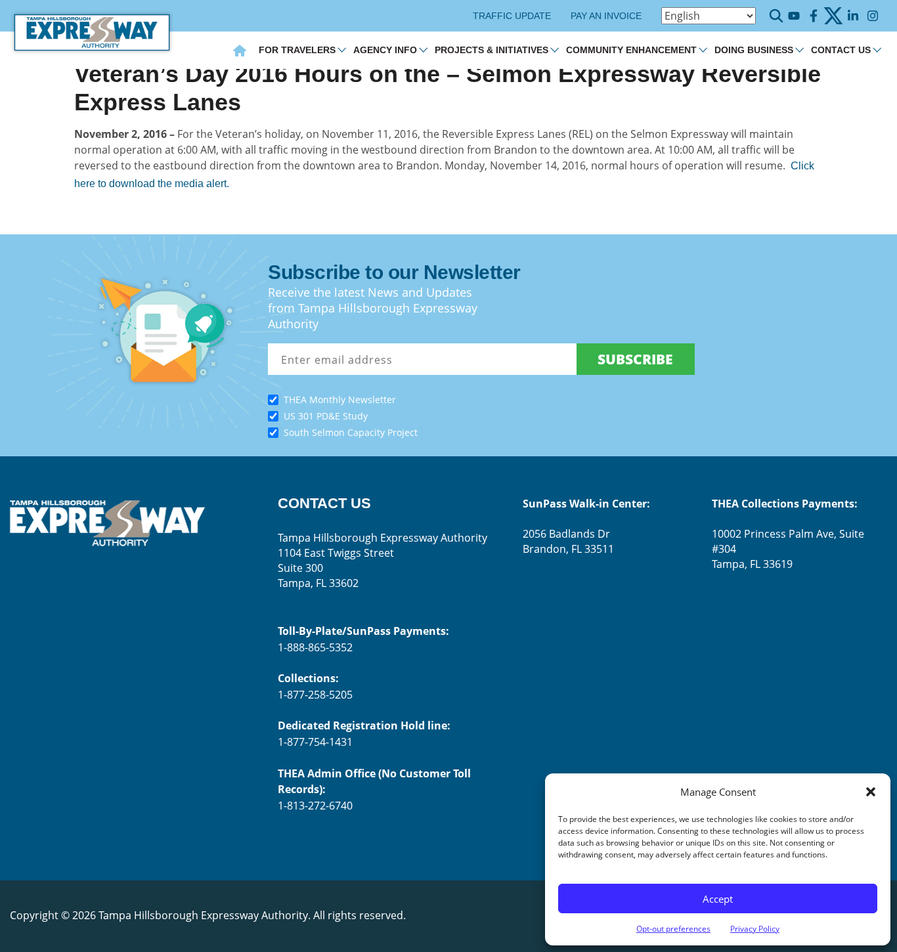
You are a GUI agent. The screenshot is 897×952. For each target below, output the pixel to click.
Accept (718, 898)
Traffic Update (512, 16)
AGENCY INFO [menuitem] (385, 50)
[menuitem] (239, 52)
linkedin (852, 16)
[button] (870, 791)
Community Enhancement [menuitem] (631, 50)
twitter (833, 16)
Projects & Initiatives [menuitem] (491, 50)
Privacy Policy (754, 928)
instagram (872, 16)
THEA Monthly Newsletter (340, 399)
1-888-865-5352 (315, 647)
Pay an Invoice (606, 16)
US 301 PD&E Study (326, 416)
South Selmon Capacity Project (351, 432)
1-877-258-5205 (315, 694)
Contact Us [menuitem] (841, 50)
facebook (813, 16)
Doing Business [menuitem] (753, 50)
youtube (793, 16)
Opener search (776, 16)
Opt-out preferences (673, 928)
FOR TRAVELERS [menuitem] (297, 50)
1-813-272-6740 (315, 805)
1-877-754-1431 (315, 742)
